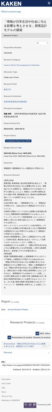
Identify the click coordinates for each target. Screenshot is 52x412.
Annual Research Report (18, 310)
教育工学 (7, 89)
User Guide (6, 383)
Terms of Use (7, 396)
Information (6, 379)
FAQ (3, 388)
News (4, 392)
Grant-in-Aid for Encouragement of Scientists (22, 65)
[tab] (27, 322)
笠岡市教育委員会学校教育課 (15, 102)
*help (19, 148)
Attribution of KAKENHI (11, 400)
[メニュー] (49, 3)
